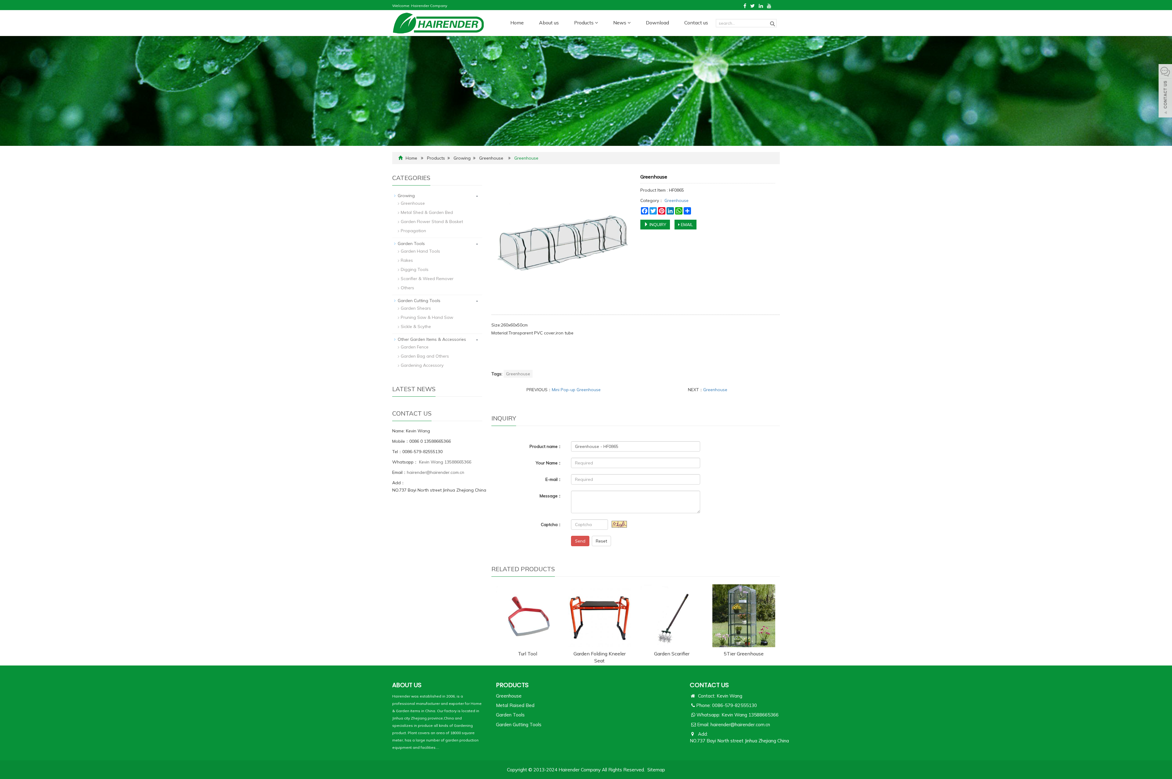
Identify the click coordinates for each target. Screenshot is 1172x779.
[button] (596, 23)
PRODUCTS (512, 685)
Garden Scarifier (671, 654)
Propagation (413, 230)
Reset (601, 541)
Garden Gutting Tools (518, 724)
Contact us (696, 23)
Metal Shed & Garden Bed (427, 212)
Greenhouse (491, 158)
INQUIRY (657, 224)
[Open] (1165, 91)
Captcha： (551, 524)
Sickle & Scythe (416, 326)
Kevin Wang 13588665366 (444, 462)
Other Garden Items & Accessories (432, 339)
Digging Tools (415, 269)
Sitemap (656, 770)
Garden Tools (411, 243)
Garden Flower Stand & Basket (432, 221)
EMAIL (686, 224)
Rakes (407, 260)
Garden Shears (416, 308)
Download (657, 23)
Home (517, 23)
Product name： (546, 446)
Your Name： (549, 463)
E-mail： (553, 479)
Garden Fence (415, 347)
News (620, 23)
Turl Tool (527, 654)
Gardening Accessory (422, 365)
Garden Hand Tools (420, 251)
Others (407, 287)
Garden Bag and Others (425, 356)
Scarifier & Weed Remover (427, 278)
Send (580, 541)
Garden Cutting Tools (419, 300)
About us (549, 23)
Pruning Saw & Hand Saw (427, 317)
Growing (462, 158)
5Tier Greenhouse (744, 654)
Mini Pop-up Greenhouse (576, 389)
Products (584, 23)
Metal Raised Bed (515, 705)
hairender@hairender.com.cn (435, 472)
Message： (551, 496)
